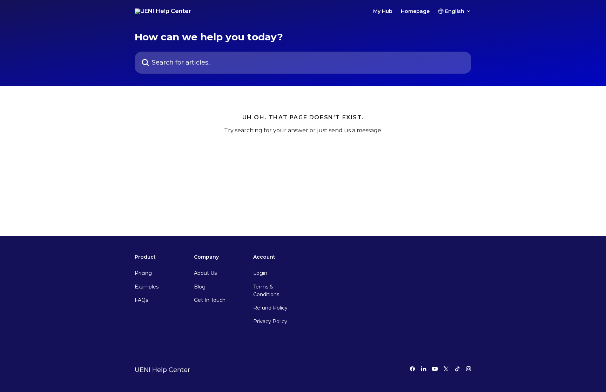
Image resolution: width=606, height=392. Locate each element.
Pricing (143, 273)
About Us (205, 273)
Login (260, 273)
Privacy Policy (270, 321)
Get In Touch (209, 300)
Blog (200, 287)
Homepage (415, 11)
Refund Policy (270, 308)
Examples (147, 287)
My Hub (382, 11)
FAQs (141, 300)
